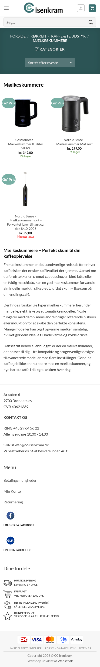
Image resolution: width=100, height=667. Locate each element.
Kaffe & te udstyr (68, 36)
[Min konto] (81, 8)
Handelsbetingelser (25, 648)
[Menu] (6, 8)
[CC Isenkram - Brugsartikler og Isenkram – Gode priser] (43, 8)
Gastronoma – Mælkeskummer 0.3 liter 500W (25, 144)
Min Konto (12, 491)
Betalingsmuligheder (20, 480)
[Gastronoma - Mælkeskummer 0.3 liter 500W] (25, 113)
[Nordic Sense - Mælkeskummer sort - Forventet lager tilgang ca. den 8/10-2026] (25, 189)
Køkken (38, 36)
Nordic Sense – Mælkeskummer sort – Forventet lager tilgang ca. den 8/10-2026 (25, 222)
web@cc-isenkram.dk (32, 445)
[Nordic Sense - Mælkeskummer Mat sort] (74, 113)
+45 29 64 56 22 (26, 428)
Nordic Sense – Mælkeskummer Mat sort (74, 142)
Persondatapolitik (60, 648)
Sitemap (85, 648)
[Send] (91, 22)
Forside (18, 36)
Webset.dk (65, 661)
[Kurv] (92, 8)
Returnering (13, 502)
